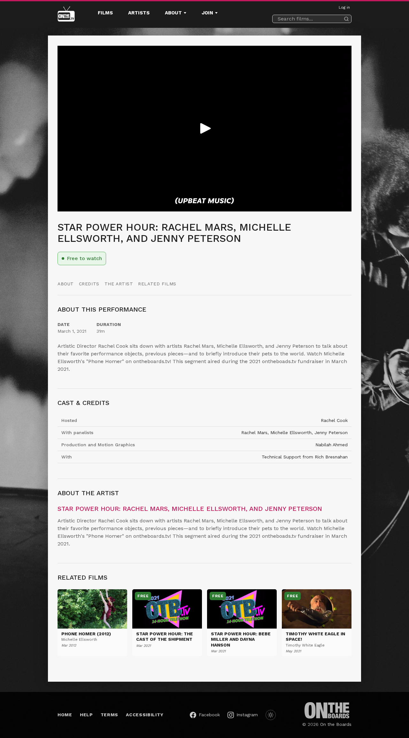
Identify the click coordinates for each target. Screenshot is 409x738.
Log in (344, 7)
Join (207, 13)
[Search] (346, 19)
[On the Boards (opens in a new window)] (327, 710)
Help (86, 714)
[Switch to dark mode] (271, 715)
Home (65, 714)
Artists (139, 13)
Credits (89, 283)
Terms (110, 714)
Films (105, 13)
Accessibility (144, 714)
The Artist (118, 283)
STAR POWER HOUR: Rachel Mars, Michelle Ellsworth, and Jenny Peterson (190, 508)
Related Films (157, 283)
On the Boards (335, 724)
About (173, 13)
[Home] (66, 15)
